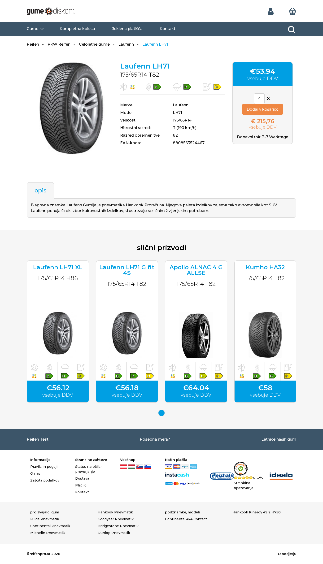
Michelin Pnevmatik (47, 533)
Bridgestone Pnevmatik (118, 526)
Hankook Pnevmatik (115, 512)
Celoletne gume (94, 44)
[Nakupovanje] (292, 11)
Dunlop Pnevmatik (114, 533)
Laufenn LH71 (155, 44)
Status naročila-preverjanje (88, 469)
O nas (35, 473)
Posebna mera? (155, 439)
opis (40, 190)
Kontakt (167, 28)
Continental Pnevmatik (50, 526)
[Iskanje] (291, 29)
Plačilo (81, 485)
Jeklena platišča (127, 28)
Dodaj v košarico (263, 109)
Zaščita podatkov (44, 480)
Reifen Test (37, 439)
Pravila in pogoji (43, 466)
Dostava (82, 478)
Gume (32, 28)
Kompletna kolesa (77, 28)
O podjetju (287, 554)
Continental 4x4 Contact (186, 519)
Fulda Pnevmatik (44, 519)
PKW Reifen (59, 44)
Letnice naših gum (278, 439)
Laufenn (126, 44)
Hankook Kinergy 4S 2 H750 (256, 512)
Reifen (33, 44)
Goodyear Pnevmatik (116, 519)
